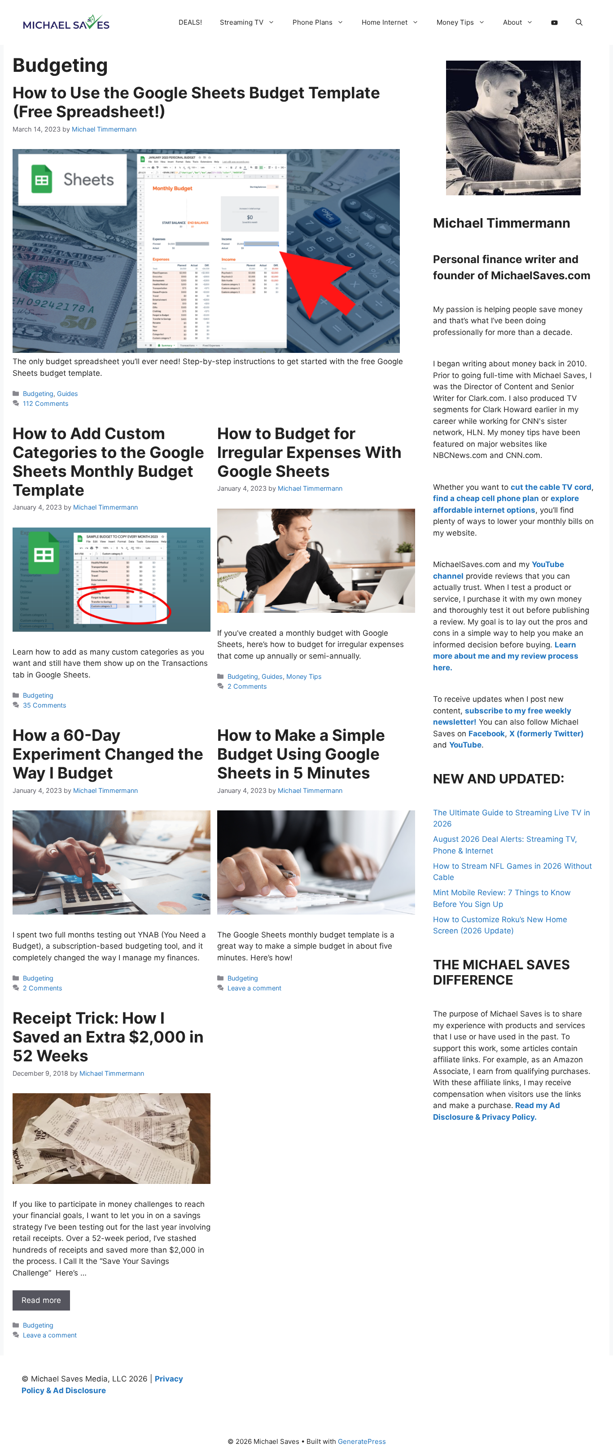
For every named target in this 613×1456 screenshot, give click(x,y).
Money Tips (455, 22)
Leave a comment (254, 988)
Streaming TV (241, 22)
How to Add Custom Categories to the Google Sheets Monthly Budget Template (108, 461)
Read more (41, 1300)
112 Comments (46, 403)
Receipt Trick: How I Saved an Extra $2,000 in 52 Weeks (108, 1036)
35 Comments (44, 705)
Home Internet (384, 22)
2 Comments (247, 686)
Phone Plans (313, 22)
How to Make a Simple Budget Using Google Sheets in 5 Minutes (301, 754)
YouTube (465, 744)
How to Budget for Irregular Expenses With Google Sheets (309, 452)
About (512, 22)
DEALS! (190, 22)
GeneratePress (362, 1441)
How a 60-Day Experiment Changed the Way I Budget (108, 754)
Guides (67, 393)
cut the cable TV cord (551, 487)
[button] (579, 22)
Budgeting (38, 393)
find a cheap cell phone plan (486, 498)
